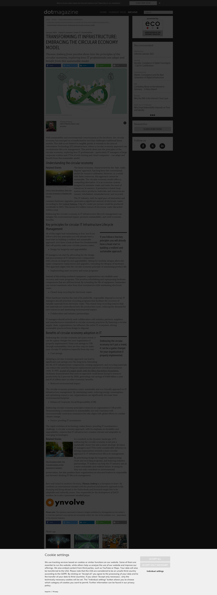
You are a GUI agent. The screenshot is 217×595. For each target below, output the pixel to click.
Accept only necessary (155, 565)
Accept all (155, 559)
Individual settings (155, 571)
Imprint (47, 592)
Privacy (55, 592)
